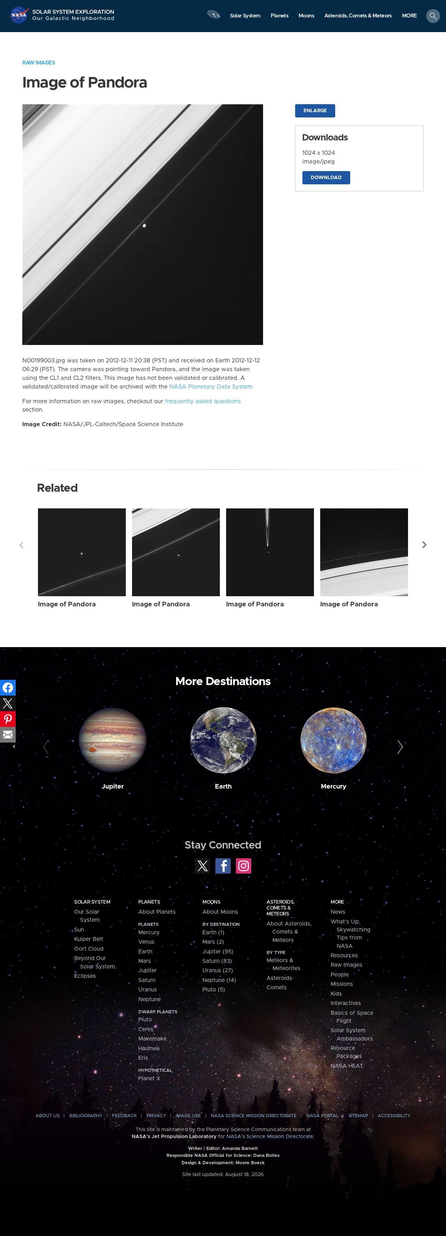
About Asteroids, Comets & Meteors (289, 932)
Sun (79, 929)
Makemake (152, 1039)
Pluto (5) (213, 989)
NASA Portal (323, 1116)
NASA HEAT (347, 1066)
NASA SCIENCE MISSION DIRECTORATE (254, 1116)
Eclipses (85, 976)
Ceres (145, 1029)
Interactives (346, 1003)
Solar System (92, 902)
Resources (344, 955)
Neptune (149, 999)
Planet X (149, 1078)
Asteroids (279, 978)
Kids (336, 994)
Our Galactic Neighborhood (73, 20)
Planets (149, 902)
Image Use (188, 1116)
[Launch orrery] (214, 17)
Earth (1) (213, 932)
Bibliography (85, 1116)
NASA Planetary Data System (211, 387)
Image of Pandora (67, 604)
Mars (144, 961)
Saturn (146, 980)
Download (326, 177)
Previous (21, 545)
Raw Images (38, 63)
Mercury (333, 786)
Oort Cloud (88, 949)
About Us (48, 1116)
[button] (409, 16)
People (340, 974)
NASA (20, 15)
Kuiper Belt (88, 939)
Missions (342, 984)
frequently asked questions (203, 401)
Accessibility (394, 1116)
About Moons (220, 912)
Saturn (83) (217, 961)
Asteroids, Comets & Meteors (280, 908)
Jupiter (113, 786)
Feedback (124, 1116)
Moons (211, 902)
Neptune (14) (219, 980)
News (338, 912)
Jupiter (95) (217, 951)
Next (425, 545)
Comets (277, 987)
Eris (143, 1058)
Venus (146, 942)
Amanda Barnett (240, 1148)
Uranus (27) (217, 970)
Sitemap (358, 1116)
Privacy (156, 1116)
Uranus (147, 989)
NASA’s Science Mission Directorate (269, 1136)
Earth (223, 786)
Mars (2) (213, 942)
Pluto (145, 1019)
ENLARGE (315, 110)
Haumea (149, 1048)
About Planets (157, 912)
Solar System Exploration (73, 10)
